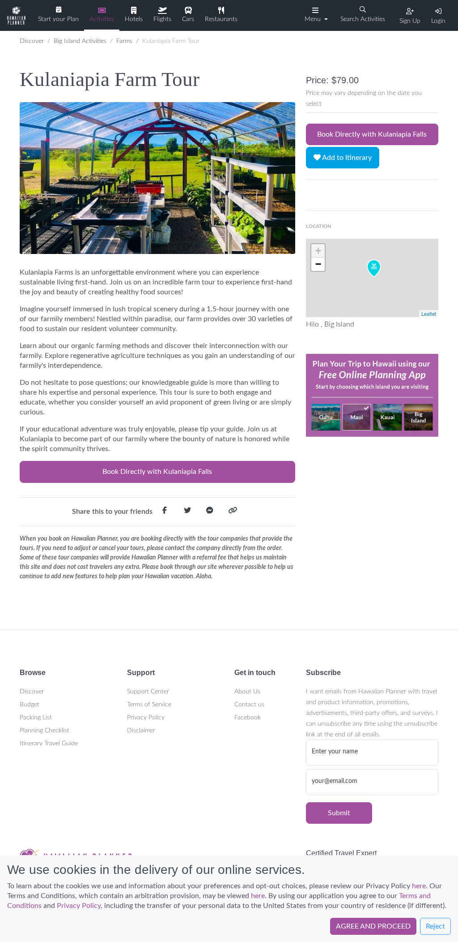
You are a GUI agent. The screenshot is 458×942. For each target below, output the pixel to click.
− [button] (318, 264)
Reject (435, 926)
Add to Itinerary (346, 157)
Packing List (36, 717)
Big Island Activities (80, 41)
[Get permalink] (232, 512)
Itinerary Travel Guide (49, 743)
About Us (247, 691)
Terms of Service (149, 704)
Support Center (148, 691)
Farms (124, 41)
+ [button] (318, 250)
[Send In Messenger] (209, 512)
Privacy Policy (146, 717)
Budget (29, 704)
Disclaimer (141, 730)
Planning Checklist (44, 730)
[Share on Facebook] (164, 512)
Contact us (249, 704)
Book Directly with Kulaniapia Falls (157, 471)
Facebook (247, 717)
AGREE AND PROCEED (373, 926)
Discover (32, 41)
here (419, 886)
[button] (315, 15)
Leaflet (428, 313)
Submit (339, 813)
